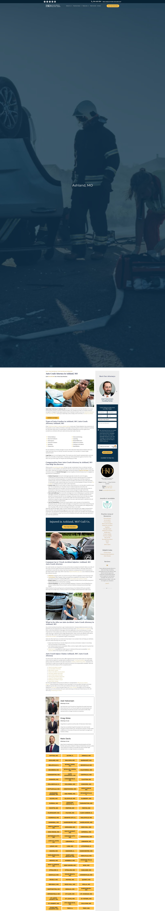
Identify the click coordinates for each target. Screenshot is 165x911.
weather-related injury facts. (78, 661)
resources (53, 687)
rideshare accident (51, 636)
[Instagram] (47, 2)
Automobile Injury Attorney (55, 675)
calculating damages (58, 467)
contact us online (88, 413)
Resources (85, 5)
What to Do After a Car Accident (56, 672)
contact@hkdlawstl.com (109, 490)
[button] (97, 391)
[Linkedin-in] (52, 2)
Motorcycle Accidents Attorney (56, 676)
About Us (68, 5)
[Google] (55, 2)
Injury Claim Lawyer (53, 681)
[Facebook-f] (45, 2)
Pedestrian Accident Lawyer (55, 679)
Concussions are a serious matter (78, 578)
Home (47, 371)
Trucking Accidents (79, 660)
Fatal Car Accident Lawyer (55, 667)
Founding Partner (107, 401)
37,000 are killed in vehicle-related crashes (59, 426)
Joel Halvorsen (67, 701)
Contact (99, 5)
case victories (73, 687)
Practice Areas (76, 5)
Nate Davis (65, 739)
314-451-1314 (51, 376)
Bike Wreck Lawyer (53, 670)
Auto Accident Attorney (54, 668)
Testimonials (93, 5)
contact (57, 449)
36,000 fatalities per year (75, 571)
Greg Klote (65, 718)
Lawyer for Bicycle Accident (55, 678)
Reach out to (51, 649)
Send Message (107, 452)
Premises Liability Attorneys (55, 673)
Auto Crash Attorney (53, 371)
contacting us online (56, 690)
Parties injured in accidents (83, 628)
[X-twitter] (50, 2)
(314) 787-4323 (108, 487)
